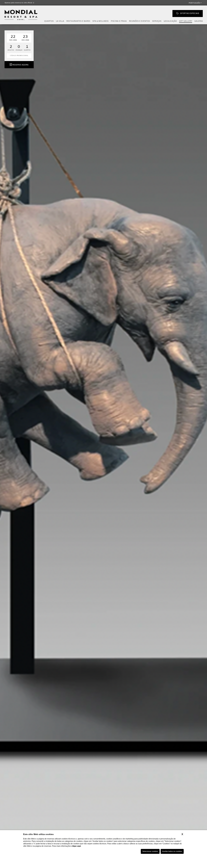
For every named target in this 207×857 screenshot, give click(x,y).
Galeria (198, 21)
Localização (170, 21)
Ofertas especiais (189, 13)
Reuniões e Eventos (139, 21)
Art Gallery (185, 21)
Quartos (49, 21)
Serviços (156, 21)
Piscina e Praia (119, 21)
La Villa (60, 21)
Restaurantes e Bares (78, 21)
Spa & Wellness (100, 21)
